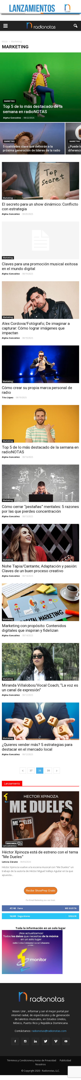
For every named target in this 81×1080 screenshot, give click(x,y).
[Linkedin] (35, 1041)
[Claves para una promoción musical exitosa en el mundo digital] (40, 240)
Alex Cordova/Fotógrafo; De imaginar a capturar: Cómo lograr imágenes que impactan (36, 328)
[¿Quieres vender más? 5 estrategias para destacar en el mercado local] (40, 721)
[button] (75, 26)
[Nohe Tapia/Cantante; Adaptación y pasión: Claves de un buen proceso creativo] (40, 543)
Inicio (5, 41)
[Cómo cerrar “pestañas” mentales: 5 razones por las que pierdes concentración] (40, 483)
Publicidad (65, 1060)
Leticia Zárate (10, 861)
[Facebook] (15, 1041)
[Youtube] (66, 1041)
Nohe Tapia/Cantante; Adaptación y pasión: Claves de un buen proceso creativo (39, 568)
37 (31, 770)
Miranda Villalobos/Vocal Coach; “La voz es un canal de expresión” (40, 687)
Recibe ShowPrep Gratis (40, 890)
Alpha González (12, 117)
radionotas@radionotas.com (49, 1031)
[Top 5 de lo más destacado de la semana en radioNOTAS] (40, 87)
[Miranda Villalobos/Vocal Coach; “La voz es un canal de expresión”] (40, 662)
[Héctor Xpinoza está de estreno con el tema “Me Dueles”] (40, 819)
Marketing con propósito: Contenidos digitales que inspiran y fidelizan (34, 628)
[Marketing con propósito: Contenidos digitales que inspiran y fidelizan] (40, 602)
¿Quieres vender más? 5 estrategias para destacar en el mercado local (37, 747)
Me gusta (70, 908)
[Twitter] (45, 1041)
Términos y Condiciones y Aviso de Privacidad (31, 1060)
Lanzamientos (10, 845)
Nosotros (40, 1064)
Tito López (7, 397)
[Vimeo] (56, 1041)
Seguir (72, 916)
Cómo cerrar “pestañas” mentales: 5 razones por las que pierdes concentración (40, 509)
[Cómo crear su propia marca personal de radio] (40, 364)
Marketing (9, 101)
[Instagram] (25, 1041)
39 (48, 770)
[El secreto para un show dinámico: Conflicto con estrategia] (40, 181)
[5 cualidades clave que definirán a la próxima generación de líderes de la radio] (32, 147)
